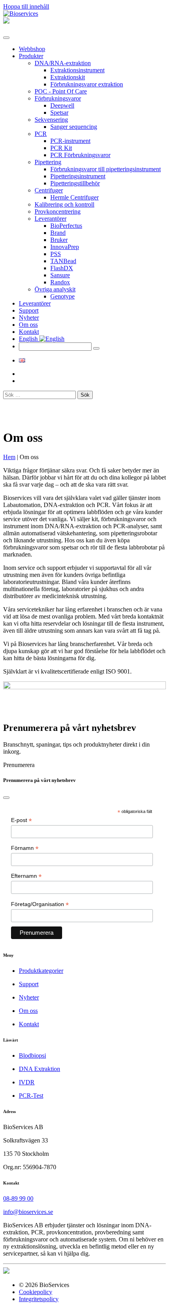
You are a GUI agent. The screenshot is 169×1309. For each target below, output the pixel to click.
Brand (58, 232)
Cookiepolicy (35, 1292)
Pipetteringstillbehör (75, 183)
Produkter (31, 56)
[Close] (6, 797)
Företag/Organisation (40, 904)
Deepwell (62, 105)
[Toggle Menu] (6, 38)
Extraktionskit (67, 77)
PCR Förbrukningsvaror (80, 155)
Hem (9, 457)
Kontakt (29, 331)
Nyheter (29, 317)
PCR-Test (31, 1095)
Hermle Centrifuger (74, 197)
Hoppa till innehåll (26, 6)
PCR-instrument (70, 140)
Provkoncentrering (58, 211)
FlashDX (61, 268)
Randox (60, 282)
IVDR (27, 1082)
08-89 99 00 (18, 1198)
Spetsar (59, 112)
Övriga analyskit (55, 289)
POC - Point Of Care (61, 91)
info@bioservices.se (28, 1211)
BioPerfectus (66, 225)
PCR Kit (61, 148)
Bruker (59, 239)
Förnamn (25, 848)
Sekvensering (51, 119)
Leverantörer (50, 218)
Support (29, 310)
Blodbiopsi (32, 1055)
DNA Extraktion (39, 1069)
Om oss (28, 324)
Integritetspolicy (39, 1299)
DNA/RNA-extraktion (63, 63)
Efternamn (26, 876)
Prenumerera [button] (19, 765)
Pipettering (48, 162)
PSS (55, 254)
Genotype (62, 296)
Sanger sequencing (73, 126)
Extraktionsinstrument (77, 70)
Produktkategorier (41, 970)
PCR (41, 133)
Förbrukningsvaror (58, 98)
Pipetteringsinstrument (77, 176)
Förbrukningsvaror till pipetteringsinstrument (105, 169)
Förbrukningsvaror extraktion (86, 84)
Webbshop (32, 49)
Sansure (60, 275)
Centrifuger (49, 190)
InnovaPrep (64, 246)
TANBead (63, 261)
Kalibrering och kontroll (64, 204)
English (29, 338)
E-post (21, 820)
